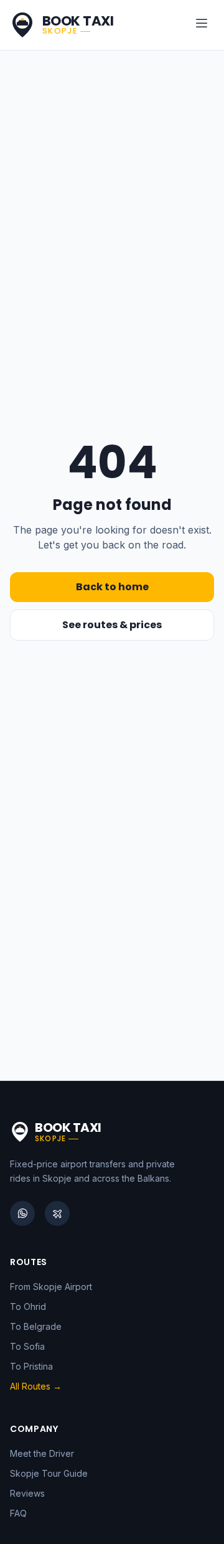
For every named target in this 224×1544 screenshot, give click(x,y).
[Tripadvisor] (57, 1213)
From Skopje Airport (51, 1286)
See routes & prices (112, 625)
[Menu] (201, 25)
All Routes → (36, 1386)
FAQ (18, 1513)
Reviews (27, 1493)
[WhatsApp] (22, 1213)
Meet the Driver (42, 1453)
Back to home (112, 587)
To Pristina (31, 1366)
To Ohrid (28, 1306)
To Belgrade (36, 1326)
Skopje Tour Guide (49, 1473)
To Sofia (27, 1346)
